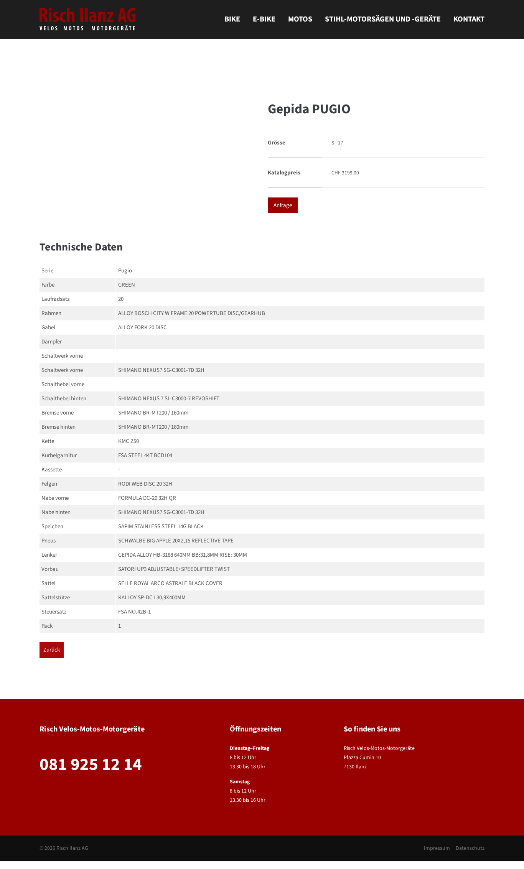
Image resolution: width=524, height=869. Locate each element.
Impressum (437, 848)
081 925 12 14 (91, 764)
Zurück (51, 650)
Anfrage (283, 205)
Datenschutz (470, 848)
